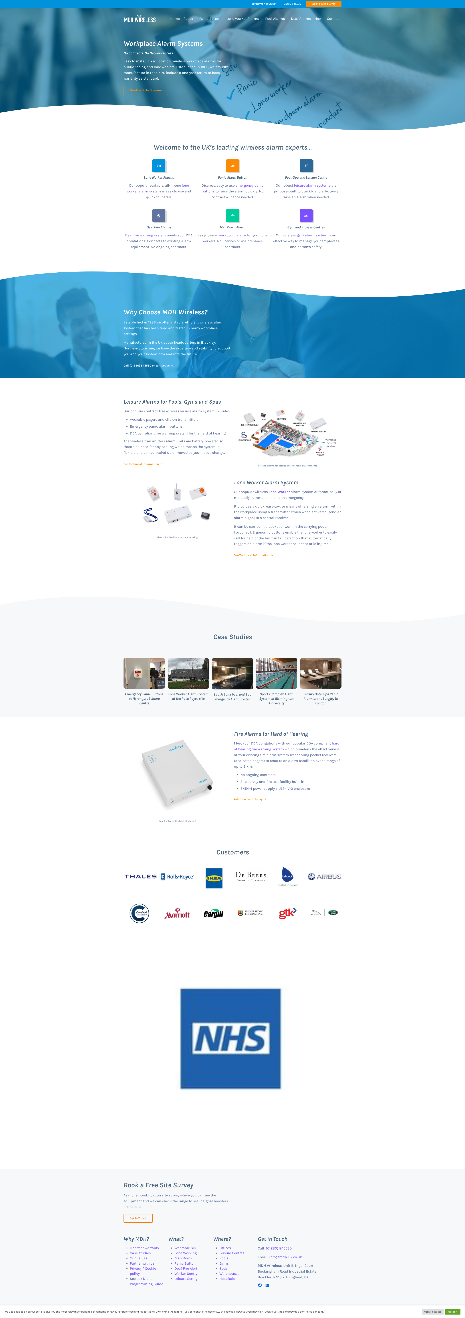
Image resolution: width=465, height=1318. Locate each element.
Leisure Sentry (186, 1279)
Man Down (183, 1258)
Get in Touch (138, 1218)
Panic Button (185, 1263)
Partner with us (142, 1263)
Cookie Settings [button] (432, 1311)
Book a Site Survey (146, 90)
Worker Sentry (186, 1273)
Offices (225, 1248)
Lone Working (186, 1253)
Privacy (135, 1268)
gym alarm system (312, 235)
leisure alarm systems (312, 185)
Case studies (140, 1253)
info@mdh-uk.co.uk (264, 3)
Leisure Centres (231, 1253)
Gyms (224, 1263)
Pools (223, 1258)
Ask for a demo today (248, 799)
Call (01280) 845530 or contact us (147, 365)
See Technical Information (141, 464)
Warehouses (229, 1273)
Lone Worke (278, 492)
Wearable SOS (186, 1248)
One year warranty (144, 1248)
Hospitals (227, 1279)
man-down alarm (232, 235)
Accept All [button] (453, 1311)
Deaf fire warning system (145, 235)
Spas (223, 1268)
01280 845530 (292, 3)
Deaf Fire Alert (186, 1268)
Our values (138, 1258)
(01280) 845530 (279, 1248)
